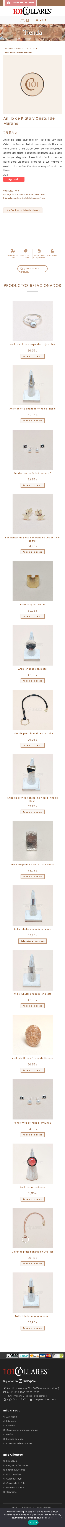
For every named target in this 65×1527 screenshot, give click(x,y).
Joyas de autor (44, 1507)
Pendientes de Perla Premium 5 (32, 473)
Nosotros (26, 1507)
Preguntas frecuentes (17, 1465)
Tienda (18, 48)
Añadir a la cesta (32, 356)
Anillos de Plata (31, 194)
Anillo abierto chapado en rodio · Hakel (33, 408)
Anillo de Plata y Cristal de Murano (32, 1058)
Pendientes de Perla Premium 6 (32, 1122)
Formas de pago (15, 1439)
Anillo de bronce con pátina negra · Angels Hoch (32, 799)
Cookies (10, 1425)
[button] (22, 210)
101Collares (9, 48)
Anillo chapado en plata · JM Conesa (32, 864)
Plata (26, 48)
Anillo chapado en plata (32, 668)
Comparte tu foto (15, 1483)
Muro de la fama (15, 1487)
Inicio (14, 1507)
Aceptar (33, 1522)
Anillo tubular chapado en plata (32, 929)
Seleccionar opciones (33, 941)
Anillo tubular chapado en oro (32, 1316)
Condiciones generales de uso (22, 1430)
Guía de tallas (13, 1474)
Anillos (32, 48)
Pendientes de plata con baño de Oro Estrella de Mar (32, 539)
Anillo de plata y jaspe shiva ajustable (32, 344)
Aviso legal (11, 1416)
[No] (61, 1517)
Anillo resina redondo (32, 1187)
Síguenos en (10, 1381)
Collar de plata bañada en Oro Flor (32, 733)
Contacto (11, 1492)
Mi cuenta (11, 1460)
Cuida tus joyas (14, 1478)
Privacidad (11, 1421)
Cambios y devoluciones (19, 1443)
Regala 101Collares (15, 1469)
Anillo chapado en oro (33, 604)
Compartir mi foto (22, 2)
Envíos (9, 1434)
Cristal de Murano (30, 198)
